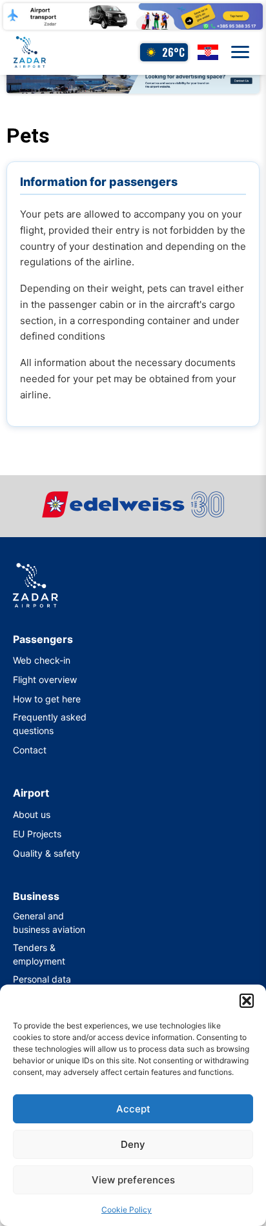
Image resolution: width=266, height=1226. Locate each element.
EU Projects (37, 833)
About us (31, 814)
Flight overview (45, 679)
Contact (29, 749)
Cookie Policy (126, 1209)
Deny (133, 1144)
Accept (133, 1109)
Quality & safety (46, 853)
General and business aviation (49, 922)
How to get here (47, 698)
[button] (246, 1000)
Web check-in (41, 660)
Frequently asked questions (50, 723)
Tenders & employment (39, 954)
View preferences (133, 1180)
